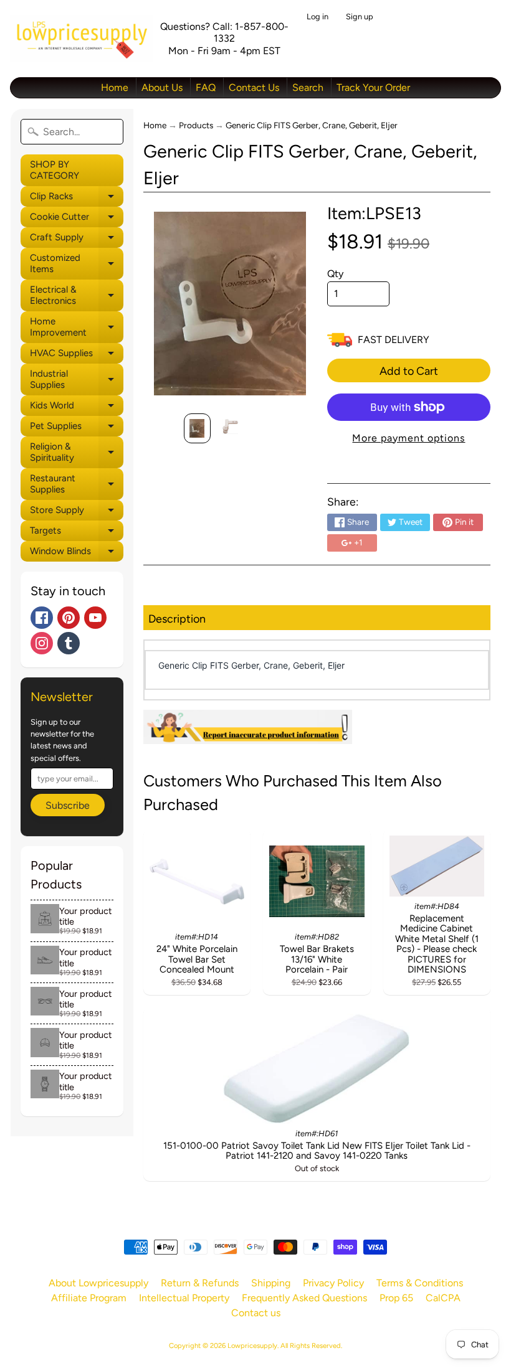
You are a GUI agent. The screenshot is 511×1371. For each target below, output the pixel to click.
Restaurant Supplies (76, 484)
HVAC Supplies (76, 355)
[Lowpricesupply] (81, 38)
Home (114, 87)
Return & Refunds (200, 1283)
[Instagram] (42, 643)
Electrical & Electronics (76, 295)
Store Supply (76, 512)
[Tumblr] (68, 643)
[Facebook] (42, 617)
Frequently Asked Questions (304, 1298)
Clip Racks (76, 199)
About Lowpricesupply (98, 1283)
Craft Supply (76, 240)
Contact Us (254, 87)
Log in (317, 17)
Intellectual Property (184, 1298)
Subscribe (67, 805)
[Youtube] (95, 617)
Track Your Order (373, 87)
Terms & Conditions (419, 1283)
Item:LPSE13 (374, 213)
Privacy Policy (333, 1283)
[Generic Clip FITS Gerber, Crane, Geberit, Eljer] (197, 428)
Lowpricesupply (252, 1345)
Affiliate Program (89, 1298)
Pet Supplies (76, 428)
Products (196, 125)
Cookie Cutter (76, 219)
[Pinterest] (68, 617)
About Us (162, 87)
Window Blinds (76, 553)
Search (307, 87)
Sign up (359, 17)
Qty (335, 274)
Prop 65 (396, 1298)
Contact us (255, 1313)
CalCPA (443, 1298)
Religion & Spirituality (76, 452)
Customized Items (76, 263)
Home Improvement (76, 327)
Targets (76, 533)
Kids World (76, 408)
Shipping (270, 1283)
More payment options (408, 438)
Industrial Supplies (76, 379)
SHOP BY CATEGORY (54, 170)
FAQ (206, 87)
